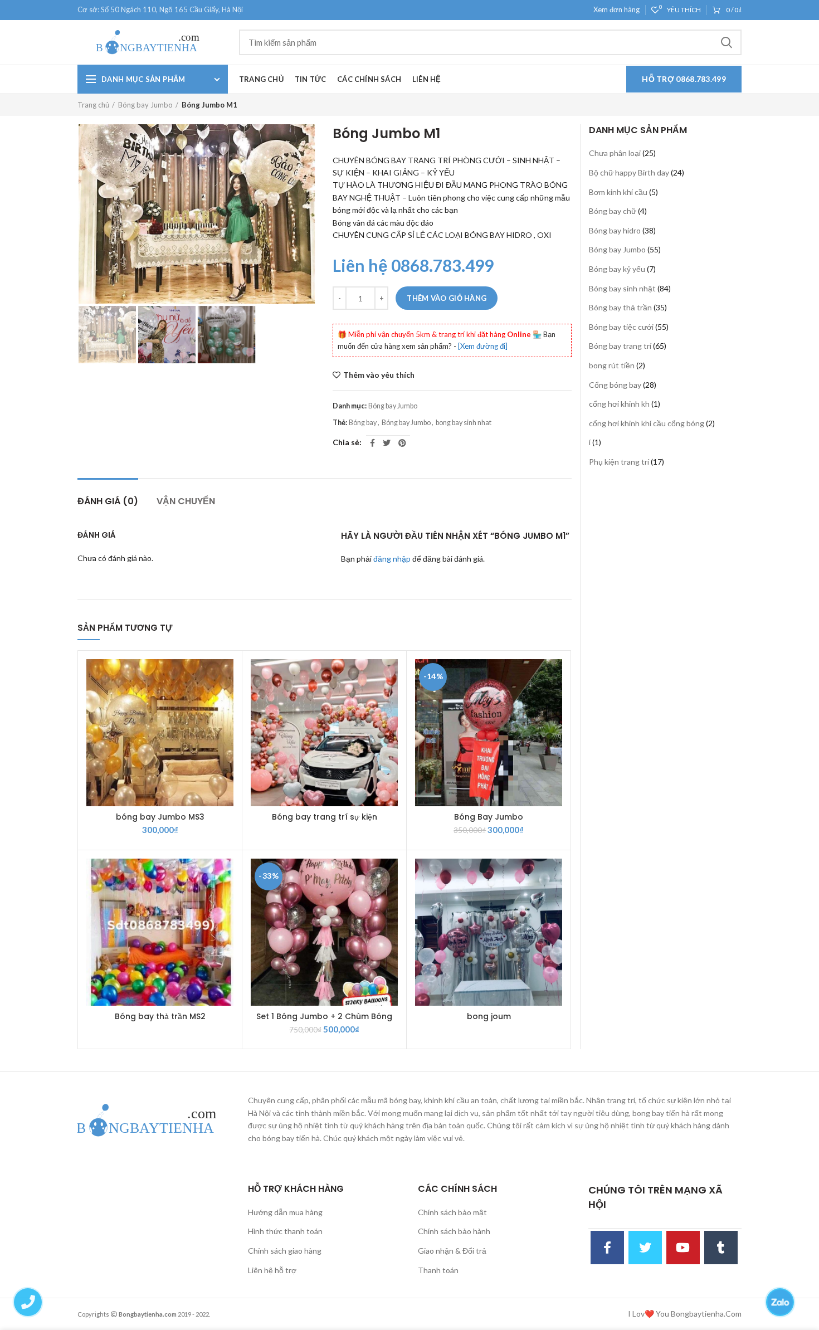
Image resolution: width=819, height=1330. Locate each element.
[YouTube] (683, 1247)
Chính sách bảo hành (454, 1231)
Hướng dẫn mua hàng (285, 1212)
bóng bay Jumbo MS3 (160, 817)
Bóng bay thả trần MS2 (160, 1016)
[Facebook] (372, 443)
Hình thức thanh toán (285, 1231)
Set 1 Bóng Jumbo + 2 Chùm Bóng (324, 1016)
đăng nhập (392, 558)
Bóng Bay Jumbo (488, 817)
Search (726, 42)
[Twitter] (386, 443)
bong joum (489, 1016)
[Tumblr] (721, 1247)
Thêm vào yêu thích (379, 375)
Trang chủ (93, 104)
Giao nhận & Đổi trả (452, 1250)
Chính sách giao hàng (284, 1250)
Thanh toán (438, 1270)
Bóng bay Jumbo (145, 104)
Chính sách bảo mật (452, 1212)
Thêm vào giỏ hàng (446, 298)
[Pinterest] (402, 443)
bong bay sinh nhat (463, 422)
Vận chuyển (186, 501)
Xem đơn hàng (616, 9)
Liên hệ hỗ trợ (272, 1270)
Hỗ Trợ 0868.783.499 (684, 79)
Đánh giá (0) (107, 501)
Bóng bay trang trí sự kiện (324, 817)
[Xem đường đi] (483, 346)
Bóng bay (363, 422)
